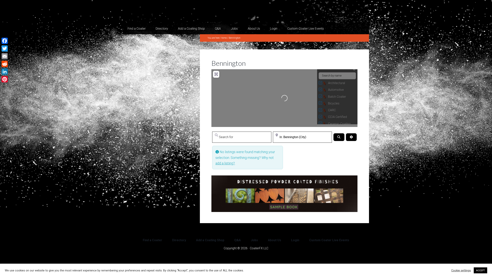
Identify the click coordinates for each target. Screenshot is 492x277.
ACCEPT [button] (480, 270)
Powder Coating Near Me (161, 11)
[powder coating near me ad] (284, 211)
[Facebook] (4, 41)
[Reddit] (4, 64)
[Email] (4, 56)
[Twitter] (4, 48)
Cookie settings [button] (461, 270)
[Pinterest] (4, 79)
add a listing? (225, 163)
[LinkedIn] (4, 71)
